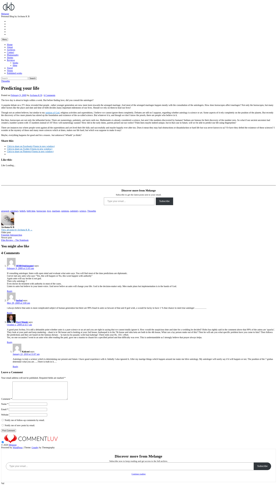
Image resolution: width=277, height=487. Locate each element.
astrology (14, 211)
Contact (10, 52)
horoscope (41, 211)
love (49, 211)
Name (4, 404)
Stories (10, 57)
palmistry (74, 211)
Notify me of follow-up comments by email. (25, 420)
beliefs (23, 211)
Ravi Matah (22, 322)
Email (4, 409)
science (82, 211)
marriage (56, 211)
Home (10, 44)
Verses (10, 70)
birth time (31, 211)
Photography (13, 55)
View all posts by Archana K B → (16, 230)
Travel (10, 68)
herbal (19, 300)
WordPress (18, 447)
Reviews (11, 60)
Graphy (35, 447)
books (15, 63)
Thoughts (5, 81)
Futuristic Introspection (11, 235)
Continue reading (139, 474)
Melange (5, 14)
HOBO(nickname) (25, 266)
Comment (6, 399)
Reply (9, 291)
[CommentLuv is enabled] (31, 442)
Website (4, 414)
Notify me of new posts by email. (20, 425)
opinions (65, 211)
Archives (11, 50)
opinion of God (52, 112)
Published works (14, 73)
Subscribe (164, 201)
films (15, 65)
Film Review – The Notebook (15, 240)
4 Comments (49, 95)
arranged (5, 211)
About (10, 47)
